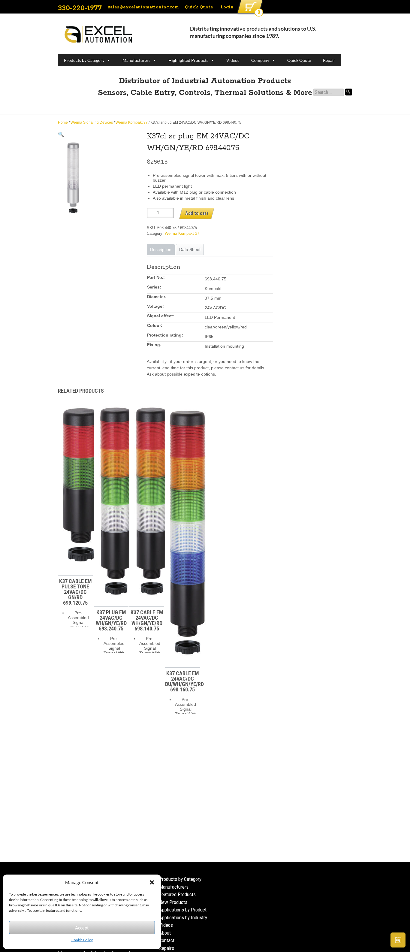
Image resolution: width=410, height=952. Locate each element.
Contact (166, 940)
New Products (173, 902)
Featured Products (177, 894)
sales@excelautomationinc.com (143, 7)
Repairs (166, 948)
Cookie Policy (82, 940)
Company (260, 60)
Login (227, 7)
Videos (232, 60)
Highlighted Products (188, 60)
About (165, 933)
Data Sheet (189, 249)
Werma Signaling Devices (92, 122)
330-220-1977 (80, 8)
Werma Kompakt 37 (132, 122)
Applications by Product (183, 910)
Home (63, 122)
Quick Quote (199, 7)
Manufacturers (136, 60)
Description (160, 249)
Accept (82, 927)
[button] (152, 882)
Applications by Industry (183, 917)
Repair (329, 60)
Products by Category (84, 60)
